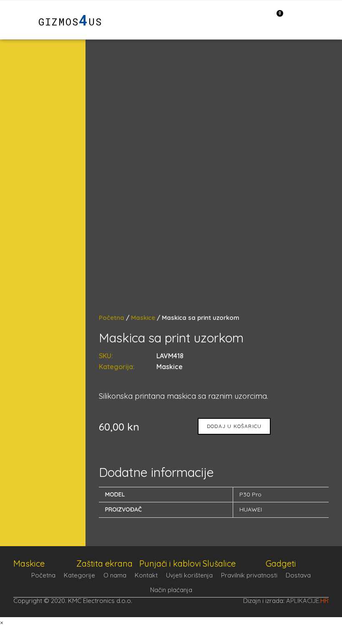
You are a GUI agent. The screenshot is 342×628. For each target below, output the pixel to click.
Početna (111, 318)
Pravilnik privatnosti (249, 575)
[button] (17, 19)
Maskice (143, 318)
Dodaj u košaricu (234, 426)
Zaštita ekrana (104, 563)
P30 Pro (250, 494)
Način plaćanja (171, 590)
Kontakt (146, 575)
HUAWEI (250, 509)
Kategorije (79, 575)
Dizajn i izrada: (286, 601)
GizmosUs (70, 21)
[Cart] (275, 19)
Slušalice (219, 563)
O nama (114, 575)
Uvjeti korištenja (189, 575)
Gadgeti (281, 563)
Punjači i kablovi (170, 563)
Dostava (298, 575)
